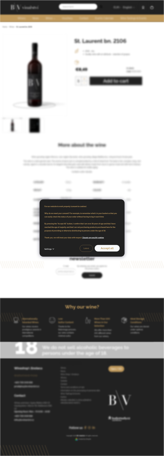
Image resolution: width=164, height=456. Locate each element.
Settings (48, 249)
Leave (86, 248)
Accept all (107, 248)
